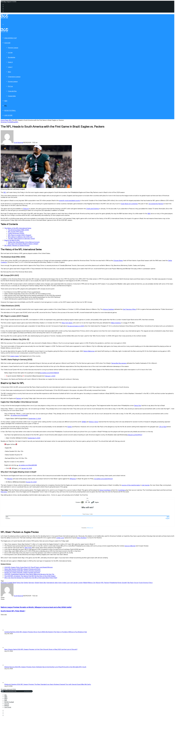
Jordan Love (60, 538)
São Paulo (130, 582)
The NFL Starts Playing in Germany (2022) (21, 238)
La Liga (10, 52)
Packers (18, 398)
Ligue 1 (10, 67)
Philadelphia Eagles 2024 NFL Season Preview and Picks (22, 571)
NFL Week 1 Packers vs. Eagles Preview (16, 245)
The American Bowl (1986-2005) (18, 230)
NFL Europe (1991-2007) (15, 231)
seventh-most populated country (69, 200)
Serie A (10, 62)
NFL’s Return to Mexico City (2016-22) (20, 237)
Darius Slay (137, 405)
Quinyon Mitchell (130, 546)
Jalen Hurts (28, 547)
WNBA (84, 422)
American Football (6, 122)
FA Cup (10, 86)
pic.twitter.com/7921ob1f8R (19, 415)
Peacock (26, 208)
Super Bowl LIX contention (129, 204)
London (80, 582)
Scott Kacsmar (18, 142)
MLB (5, 698)
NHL (5, 700)
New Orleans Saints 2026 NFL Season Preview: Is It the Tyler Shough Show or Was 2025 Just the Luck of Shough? (40, 649)
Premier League (13, 48)
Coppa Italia (12, 96)
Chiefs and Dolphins (92, 208)
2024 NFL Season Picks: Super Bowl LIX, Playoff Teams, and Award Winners (28, 567)
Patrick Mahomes (88, 351)
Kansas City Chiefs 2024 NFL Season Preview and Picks (22, 572)
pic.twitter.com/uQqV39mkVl (103, 479)
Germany (31, 582)
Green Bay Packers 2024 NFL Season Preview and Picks (22, 569)
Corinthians (122, 490)
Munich (98, 582)
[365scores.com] (4, 18)
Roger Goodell (122, 582)
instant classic (14, 356)
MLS (9, 72)
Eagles (70, 427)
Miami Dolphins (116, 323)
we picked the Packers (156, 204)
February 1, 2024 (50, 376)
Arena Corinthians (105, 490)
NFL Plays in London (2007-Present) (19, 235)
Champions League (14, 77)
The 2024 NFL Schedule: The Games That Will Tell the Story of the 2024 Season (30, 576)
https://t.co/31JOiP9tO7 (135, 435)
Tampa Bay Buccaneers (119, 363)
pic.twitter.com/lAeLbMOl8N (28, 465)
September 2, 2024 (34, 418)
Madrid (85, 582)
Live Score (8, 115)
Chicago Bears (118, 260)
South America (143, 582)
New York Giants (67, 323)
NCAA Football (10, 110)
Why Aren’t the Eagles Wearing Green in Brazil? (23, 244)
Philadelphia (113, 582)
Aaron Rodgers (81, 538)
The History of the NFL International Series (17, 228)
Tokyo (151, 582)
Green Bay (42, 582)
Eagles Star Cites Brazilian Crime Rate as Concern (24, 242)
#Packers (73, 479)
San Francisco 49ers (129, 309)
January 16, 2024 (26, 468)
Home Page (5, 120)
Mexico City (92, 582)
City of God (162, 427)
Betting (6, 705)
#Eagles (9, 479)
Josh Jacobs (145, 485)
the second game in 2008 (75, 326)
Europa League (13, 81)
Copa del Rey (12, 91)
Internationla (50, 582)
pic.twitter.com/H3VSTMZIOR (49, 373)
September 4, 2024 (34, 438)
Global (37, 582)
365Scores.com (90, 527)
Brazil (14, 122)
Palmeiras (4, 492)
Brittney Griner (93, 422)
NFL (5, 106)
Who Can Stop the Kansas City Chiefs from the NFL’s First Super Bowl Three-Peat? (30, 578)
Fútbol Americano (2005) (16, 233)
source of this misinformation (131, 485)
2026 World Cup (10, 38)
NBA (5, 101)
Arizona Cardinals (108, 309)
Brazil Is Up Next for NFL (12, 240)
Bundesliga (11, 57)
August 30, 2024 (31, 482)
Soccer (7, 43)
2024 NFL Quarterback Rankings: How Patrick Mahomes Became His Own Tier (29, 574)
